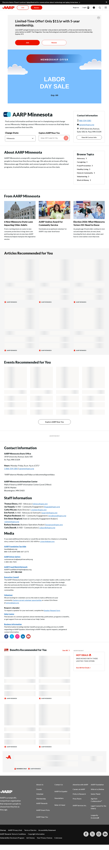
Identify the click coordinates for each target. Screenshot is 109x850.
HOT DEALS (82, 655)
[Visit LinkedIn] (105, 834)
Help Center (9, 614)
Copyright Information (36, 834)
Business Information (13, 624)
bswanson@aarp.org (54, 524)
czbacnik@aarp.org (47, 527)
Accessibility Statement (47, 830)
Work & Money (83, 180)
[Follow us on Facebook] (6, 636)
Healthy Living (82, 169)
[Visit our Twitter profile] (12, 636)
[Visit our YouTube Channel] (28, 636)
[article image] (20, 218)
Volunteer (39, 794)
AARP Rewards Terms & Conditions (13, 834)
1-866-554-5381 (11, 468)
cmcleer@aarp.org (38, 510)
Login (84, 7)
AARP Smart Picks (43, 810)
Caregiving (81, 162)
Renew (54, 43)
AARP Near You (42, 817)
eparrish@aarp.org (49, 512)
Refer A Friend (59, 805)
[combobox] (54, 138)
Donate (39, 789)
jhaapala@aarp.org (52, 507)
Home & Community (85, 173)
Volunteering (82, 176)
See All (65, 650)
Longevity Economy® (95, 816)
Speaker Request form (52, 610)
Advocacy (81, 158)
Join (27, 43)
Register (76, 7)
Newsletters (59, 798)
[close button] (98, 17)
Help (94, 7)
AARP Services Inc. (79, 805)
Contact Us (58, 785)
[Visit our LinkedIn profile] (23, 636)
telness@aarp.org (40, 504)
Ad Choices (30, 838)
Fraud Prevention (84, 166)
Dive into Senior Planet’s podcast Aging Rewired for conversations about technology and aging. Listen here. (40, 2)
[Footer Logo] (12, 791)
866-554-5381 (85, 120)
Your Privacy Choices (44, 838)
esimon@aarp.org (11, 521)
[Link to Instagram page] (17, 636)
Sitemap (3, 830)
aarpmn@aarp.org (86, 124)
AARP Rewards (41, 803)
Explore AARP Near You (49, 133)
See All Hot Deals (83, 668)
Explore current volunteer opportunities (27, 600)
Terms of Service (30, 830)
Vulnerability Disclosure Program (12, 838)
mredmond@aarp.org (57, 515)
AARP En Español (60, 791)
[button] (100, 7)
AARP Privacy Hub (15, 830)
